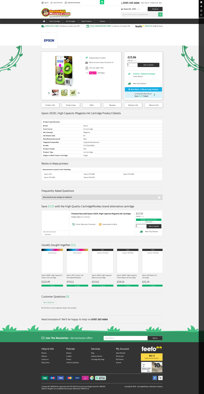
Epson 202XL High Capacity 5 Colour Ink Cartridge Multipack (51, 277)
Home (43, 30)
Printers (102, 21)
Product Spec (71, 105)
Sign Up (155, 338)
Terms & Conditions (72, 362)
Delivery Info (133, 105)
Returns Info (154, 105)
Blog (92, 353)
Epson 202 (48, 174)
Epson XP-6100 (49, 177)
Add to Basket (148, 65)
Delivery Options (96, 356)
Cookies (69, 356)
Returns (44, 353)
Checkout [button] (155, 9)
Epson (64, 30)
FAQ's (92, 105)
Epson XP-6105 (89, 177)
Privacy (68, 359)
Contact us (45, 359)
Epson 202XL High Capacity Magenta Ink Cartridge (87, 30)
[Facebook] (154, 378)
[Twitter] (160, 378)
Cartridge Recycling (97, 359)
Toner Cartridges (54, 21)
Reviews (112, 105)
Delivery (44, 356)
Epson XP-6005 (128, 174)
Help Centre (45, 362)
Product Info (50, 105)
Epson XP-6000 (89, 174)
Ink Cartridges (70, 21)
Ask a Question (90, 40)
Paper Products (86, 21)
